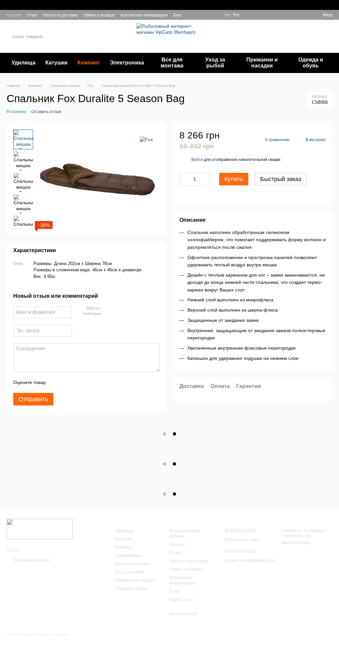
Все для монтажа (172, 62)
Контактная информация (144, 15)
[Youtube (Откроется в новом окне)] (215, 15)
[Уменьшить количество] (184, 179)
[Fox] (146, 139)
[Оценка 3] (78, 382)
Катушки (56, 62)
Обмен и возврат (99, 15)
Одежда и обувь (310, 62)
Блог (177, 15)
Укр (227, 15)
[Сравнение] (306, 15)
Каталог (14, 15)
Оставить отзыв (46, 111)
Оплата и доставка (60, 15)
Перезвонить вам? (258, 40)
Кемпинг (88, 62)
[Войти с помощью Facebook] (108, 311)
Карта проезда (295, 542)
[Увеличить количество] (205, 179)
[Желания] (294, 15)
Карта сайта (182, 599)
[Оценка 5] (99, 382)
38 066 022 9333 (261, 32)
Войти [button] (197, 159)
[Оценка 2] (67, 382)
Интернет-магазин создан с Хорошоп (38, 634)
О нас (32, 15)
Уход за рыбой (215, 62)
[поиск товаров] (69, 36)
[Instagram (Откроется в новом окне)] (191, 15)
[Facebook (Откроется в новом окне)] (207, 15)
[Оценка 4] (88, 382)
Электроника (127, 62)
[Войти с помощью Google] (119, 311)
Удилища (23, 62)
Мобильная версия (31, 560)
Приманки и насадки (262, 62)
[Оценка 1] (56, 382)
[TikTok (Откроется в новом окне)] (199, 15)
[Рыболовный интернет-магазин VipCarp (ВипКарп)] (40, 528)
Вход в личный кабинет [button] (185, 533)
